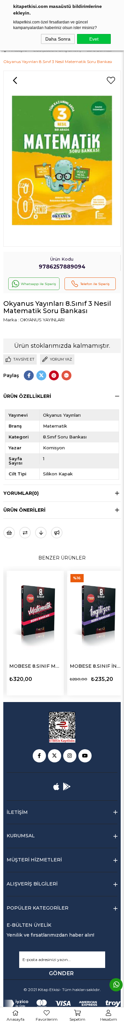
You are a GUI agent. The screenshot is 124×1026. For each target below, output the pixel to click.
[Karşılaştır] (25, 532)
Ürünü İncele (22, 678)
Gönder (61, 973)
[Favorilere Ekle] (110, 80)
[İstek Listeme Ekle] (9, 532)
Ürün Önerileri (24, 510)
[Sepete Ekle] (58, 678)
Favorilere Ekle (47, 678)
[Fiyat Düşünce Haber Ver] (41, 532)
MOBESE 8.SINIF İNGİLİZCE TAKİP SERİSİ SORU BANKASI (96, 666)
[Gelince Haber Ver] (56, 532)
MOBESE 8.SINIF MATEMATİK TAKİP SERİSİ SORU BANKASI (35, 666)
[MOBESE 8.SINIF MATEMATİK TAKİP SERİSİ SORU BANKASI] (35, 613)
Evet (94, 39)
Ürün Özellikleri (27, 396)
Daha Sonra (57, 39)
